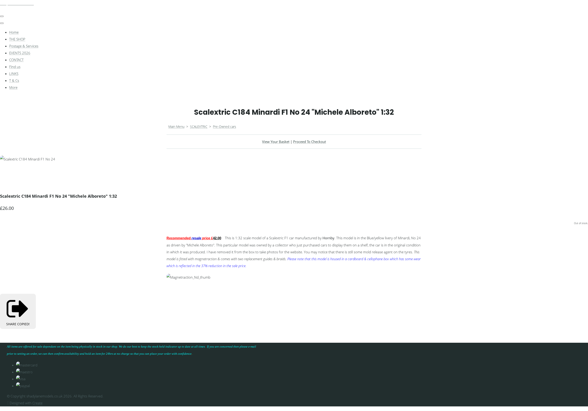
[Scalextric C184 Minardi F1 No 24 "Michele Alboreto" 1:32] (7, 173)
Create (37, 403)
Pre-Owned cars (224, 126)
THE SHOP (17, 39)
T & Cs (14, 80)
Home (14, 32)
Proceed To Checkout (309, 141)
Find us (14, 66)
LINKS (13, 73)
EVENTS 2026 (19, 53)
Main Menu (176, 126)
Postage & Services (23, 46)
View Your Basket (275, 141)
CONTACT (16, 59)
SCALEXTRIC (198, 126)
